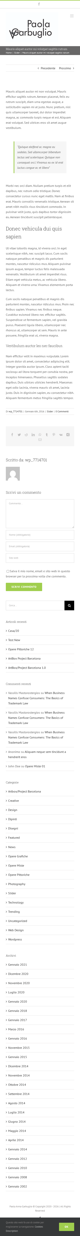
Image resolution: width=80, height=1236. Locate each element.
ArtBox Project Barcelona (24, 658)
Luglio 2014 (16, 1112)
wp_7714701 (16, 411)
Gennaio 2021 (17, 964)
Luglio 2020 (16, 992)
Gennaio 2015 (17, 1057)
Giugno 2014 (17, 1121)
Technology (15, 902)
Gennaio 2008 (17, 1177)
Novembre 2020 (19, 983)
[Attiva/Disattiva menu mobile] (72, 16)
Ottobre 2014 (17, 1085)
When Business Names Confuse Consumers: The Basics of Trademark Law (36, 698)
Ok (67, 1226)
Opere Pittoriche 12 (21, 649)
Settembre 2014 (19, 1094)
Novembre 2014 (19, 1075)
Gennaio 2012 (17, 1159)
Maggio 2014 (17, 1131)
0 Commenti (62, 411)
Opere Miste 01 (35, 766)
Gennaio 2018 (17, 1011)
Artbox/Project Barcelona (24, 791)
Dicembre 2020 (18, 974)
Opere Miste (16, 865)
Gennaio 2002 (17, 1186)
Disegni (13, 828)
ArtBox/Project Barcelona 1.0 (27, 668)
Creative (13, 801)
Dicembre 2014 (18, 1066)
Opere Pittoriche (19, 875)
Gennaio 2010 (17, 1168)
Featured (14, 837)
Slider (50, 411)
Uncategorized (17, 921)
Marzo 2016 (16, 1029)
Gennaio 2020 (17, 1001)
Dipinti (12, 819)
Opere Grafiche (18, 856)
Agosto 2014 (16, 1103)
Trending (14, 912)
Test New (14, 640)
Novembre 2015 (19, 1048)
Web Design (16, 930)
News (12, 847)
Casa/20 (13, 631)
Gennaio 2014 (17, 1149)
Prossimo (65, 68)
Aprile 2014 (16, 1140)
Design (12, 810)
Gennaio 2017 (17, 1020)
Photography (16, 884)
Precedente (48, 68)
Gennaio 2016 (17, 1038)
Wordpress (15, 939)
